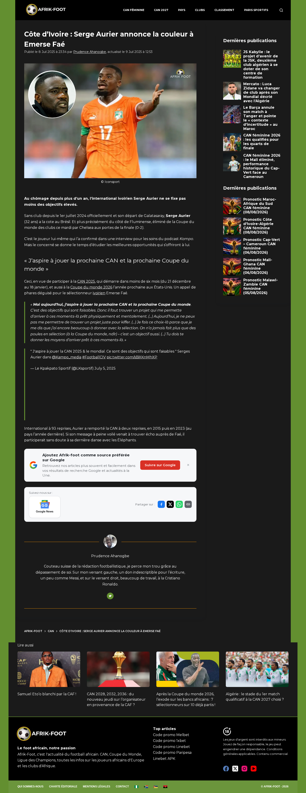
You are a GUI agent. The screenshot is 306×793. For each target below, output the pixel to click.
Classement (224, 10)
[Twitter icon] (110, 596)
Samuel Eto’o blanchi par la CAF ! (46, 694)
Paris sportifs (256, 10)
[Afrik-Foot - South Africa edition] (146, 787)
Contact (122, 786)
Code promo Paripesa (172, 752)
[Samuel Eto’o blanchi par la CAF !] (48, 669)
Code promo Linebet (171, 747)
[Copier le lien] (188, 504)
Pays (181, 10)
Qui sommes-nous (30, 786)
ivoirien (99, 293)
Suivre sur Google (160, 465)
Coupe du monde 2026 (91, 287)
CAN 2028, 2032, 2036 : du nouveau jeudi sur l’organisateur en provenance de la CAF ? (116, 699)
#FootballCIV (94, 357)
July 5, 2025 (105, 368)
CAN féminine (133, 10)
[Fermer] (188, 465)
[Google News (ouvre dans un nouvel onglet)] (44, 507)
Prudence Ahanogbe (89, 52)
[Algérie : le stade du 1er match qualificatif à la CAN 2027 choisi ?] (257, 669)
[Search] (281, 10)
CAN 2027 (161, 10)
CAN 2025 (86, 281)
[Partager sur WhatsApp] (179, 504)
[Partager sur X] (170, 504)
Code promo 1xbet (169, 741)
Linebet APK (164, 758)
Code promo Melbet (171, 735)
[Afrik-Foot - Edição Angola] (165, 787)
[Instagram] (244, 768)
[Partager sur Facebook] (161, 504)
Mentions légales (96, 786)
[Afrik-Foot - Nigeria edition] (136, 787)
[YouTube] (253, 768)
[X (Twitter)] (235, 768)
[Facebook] (226, 768)
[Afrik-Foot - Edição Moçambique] (156, 787)
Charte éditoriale (63, 786)
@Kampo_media (66, 357)
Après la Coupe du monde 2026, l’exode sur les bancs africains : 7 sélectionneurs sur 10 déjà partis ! (185, 699)
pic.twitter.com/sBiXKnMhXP (132, 357)
